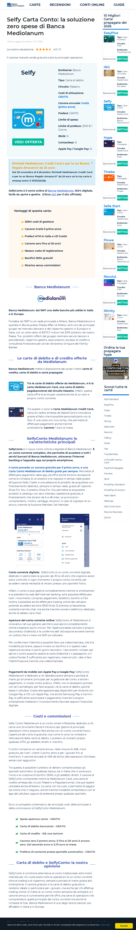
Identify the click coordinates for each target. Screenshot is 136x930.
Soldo (107, 443)
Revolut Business (113, 512)
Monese (108, 473)
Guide (119, 5)
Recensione (109, 59)
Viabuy (107, 437)
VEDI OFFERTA (28, 142)
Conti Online (92, 5)
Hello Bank (110, 495)
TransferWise (111, 454)
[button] (35, 4)
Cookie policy (105, 925)
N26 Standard (111, 399)
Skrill (106, 479)
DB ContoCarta (112, 506)
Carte (35, 5)
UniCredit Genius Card (113, 461)
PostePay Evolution (114, 490)
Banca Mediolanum (60, 190)
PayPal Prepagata (113, 468)
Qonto (107, 517)
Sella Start (109, 426)
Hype (107, 410)
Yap (106, 448)
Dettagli (122, 58)
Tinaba (107, 415)
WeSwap (108, 501)
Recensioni (60, 5)
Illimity (107, 421)
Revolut (108, 432)
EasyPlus (109, 404)
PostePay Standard (114, 484)
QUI (54, 194)
